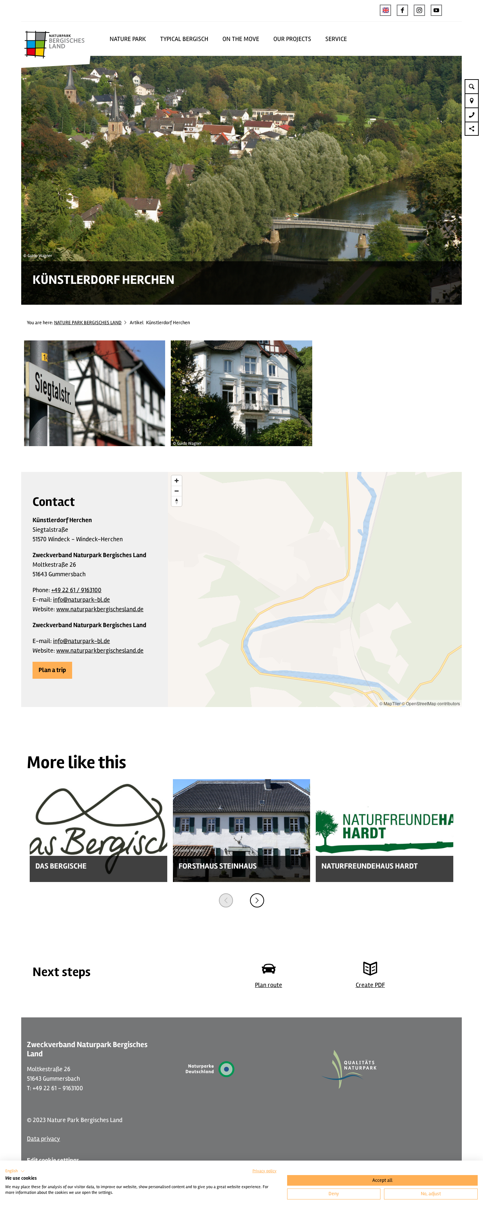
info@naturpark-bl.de (81, 599)
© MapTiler (390, 703)
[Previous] (226, 900)
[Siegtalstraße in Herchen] (94, 394)
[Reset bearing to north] (176, 501)
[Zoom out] (176, 491)
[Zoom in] (176, 480)
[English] (385, 10)
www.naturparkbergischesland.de (100, 609)
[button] (402, 10)
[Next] (257, 900)
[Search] (472, 86)
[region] (315, 589)
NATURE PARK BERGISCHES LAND (88, 323)
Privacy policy (264, 1171)
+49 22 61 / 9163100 (76, 590)
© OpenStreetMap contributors (431, 703)
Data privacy (43, 1139)
